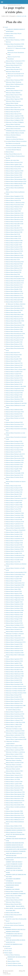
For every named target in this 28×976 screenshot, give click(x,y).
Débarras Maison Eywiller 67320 (13, 496)
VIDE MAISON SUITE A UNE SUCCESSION (16, 849)
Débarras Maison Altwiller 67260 (13, 236)
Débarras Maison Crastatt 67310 (13, 373)
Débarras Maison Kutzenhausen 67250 (15, 718)
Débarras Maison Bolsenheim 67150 (14, 327)
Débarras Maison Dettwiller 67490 (14, 397)
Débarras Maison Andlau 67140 (13, 238)
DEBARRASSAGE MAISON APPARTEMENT (12, 886)
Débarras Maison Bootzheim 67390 (14, 331)
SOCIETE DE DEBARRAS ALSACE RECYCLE (14, 937)
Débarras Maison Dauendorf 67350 (14, 392)
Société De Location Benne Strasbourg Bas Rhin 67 (16, 920)
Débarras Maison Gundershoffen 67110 (15, 574)
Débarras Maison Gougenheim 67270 (15, 551)
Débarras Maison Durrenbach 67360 (14, 449)
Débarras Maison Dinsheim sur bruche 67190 (15, 419)
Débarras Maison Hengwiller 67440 (14, 602)
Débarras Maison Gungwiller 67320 (14, 576)
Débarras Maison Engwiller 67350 (14, 468)
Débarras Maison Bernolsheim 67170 (15, 282)
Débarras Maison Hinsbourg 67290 (14, 616)
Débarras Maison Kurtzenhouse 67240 (15, 714)
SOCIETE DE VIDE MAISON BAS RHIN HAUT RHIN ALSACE (15, 835)
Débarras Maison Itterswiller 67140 (14, 669)
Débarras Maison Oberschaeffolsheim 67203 (15, 188)
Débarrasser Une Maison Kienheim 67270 (16, 686)
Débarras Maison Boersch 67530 (14, 323)
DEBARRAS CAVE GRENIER (12, 889)
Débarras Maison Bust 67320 (13, 356)
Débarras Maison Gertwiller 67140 (14, 536)
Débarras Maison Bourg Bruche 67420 (15, 337)
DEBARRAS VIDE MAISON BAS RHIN (15, 842)
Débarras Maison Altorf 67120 (13, 234)
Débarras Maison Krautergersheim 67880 (16, 705)
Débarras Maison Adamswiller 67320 (14, 223)
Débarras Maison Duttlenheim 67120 (14, 213)
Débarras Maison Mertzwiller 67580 (14, 811)
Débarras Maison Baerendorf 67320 (14, 251)
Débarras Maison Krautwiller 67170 (14, 707)
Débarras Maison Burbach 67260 (14, 354)
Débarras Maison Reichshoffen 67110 (15, 166)
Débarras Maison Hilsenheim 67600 (14, 612)
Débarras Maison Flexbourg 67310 (14, 500)
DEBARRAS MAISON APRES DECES (14, 847)
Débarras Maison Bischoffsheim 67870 (15, 308)
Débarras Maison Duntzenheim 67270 (15, 445)
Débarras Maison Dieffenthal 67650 (14, 409)
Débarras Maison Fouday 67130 (13, 511)
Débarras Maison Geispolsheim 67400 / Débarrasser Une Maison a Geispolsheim (15, 529)
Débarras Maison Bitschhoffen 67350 (14, 314)
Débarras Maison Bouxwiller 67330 (14, 342)
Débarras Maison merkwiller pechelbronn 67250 (15, 808)
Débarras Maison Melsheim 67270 (14, 802)
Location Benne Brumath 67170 (13, 923)
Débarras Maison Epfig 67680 (13, 471)
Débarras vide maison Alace (12, 160)
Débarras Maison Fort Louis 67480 (14, 506)
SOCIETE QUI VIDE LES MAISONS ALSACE (14, 871)
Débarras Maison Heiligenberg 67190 (15, 597)
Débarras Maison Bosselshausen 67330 (15, 333)
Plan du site (5, 972)
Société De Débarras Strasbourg (15, 965)
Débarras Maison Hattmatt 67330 (14, 591)
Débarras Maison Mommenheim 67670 (15, 828)
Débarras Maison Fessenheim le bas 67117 (16, 498)
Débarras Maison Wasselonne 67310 (14, 219)
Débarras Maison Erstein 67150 (13, 485)
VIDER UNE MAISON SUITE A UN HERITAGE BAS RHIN (14, 854)
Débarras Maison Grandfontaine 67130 (15, 555)
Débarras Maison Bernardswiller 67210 (15, 278)
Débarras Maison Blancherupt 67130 (14, 318)
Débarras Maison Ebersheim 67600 (14, 456)
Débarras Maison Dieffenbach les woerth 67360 (15, 406)
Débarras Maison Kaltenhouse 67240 (15, 673)
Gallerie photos (9, 35)
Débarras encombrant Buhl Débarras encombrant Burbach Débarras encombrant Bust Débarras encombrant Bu (16, 141)
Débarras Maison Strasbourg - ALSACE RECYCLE (15, 41)
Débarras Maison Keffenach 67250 (14, 678)
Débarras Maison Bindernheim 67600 (15, 297)
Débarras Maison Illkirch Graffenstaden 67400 (15, 656)
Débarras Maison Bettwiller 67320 (14, 289)
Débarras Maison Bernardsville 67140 (15, 280)
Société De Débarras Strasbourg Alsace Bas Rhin (15, 157)
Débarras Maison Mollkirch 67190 (14, 826)
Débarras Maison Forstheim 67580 (14, 504)
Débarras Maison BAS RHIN (12, 912)
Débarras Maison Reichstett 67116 (14, 177)
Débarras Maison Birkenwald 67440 (14, 299)
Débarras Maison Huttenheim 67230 (14, 650)
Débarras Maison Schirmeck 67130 (14, 162)
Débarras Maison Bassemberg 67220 (15, 261)
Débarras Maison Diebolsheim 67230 (14, 399)
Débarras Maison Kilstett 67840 (13, 211)
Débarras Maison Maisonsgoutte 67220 (15, 794)
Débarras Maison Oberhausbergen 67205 (16, 179)
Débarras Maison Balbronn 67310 (14, 253)
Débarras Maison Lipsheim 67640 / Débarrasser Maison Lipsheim (14, 768)
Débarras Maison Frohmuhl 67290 (14, 519)
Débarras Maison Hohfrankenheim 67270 (15, 642)
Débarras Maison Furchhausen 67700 (15, 521)
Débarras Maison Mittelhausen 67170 (15, 819)
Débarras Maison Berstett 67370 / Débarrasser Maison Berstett (14, 66)
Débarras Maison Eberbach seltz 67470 (15, 454)
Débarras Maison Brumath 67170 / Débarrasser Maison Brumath (14, 70)
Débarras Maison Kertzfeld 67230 (14, 680)
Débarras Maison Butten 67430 (13, 361)
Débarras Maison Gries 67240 (13, 561)
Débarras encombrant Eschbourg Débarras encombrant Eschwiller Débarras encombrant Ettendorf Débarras (16, 147)
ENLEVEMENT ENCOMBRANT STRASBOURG (13, 880)
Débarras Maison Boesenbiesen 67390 (15, 325)
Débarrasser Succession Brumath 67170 (15, 76)
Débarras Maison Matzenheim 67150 (14, 798)
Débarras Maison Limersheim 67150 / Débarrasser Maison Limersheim (15, 763)
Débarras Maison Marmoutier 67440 (14, 217)
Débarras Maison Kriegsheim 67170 (14, 711)
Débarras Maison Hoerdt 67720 (13, 200)
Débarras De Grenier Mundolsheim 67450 (15, 53)
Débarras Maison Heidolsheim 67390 (14, 595)
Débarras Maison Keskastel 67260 (14, 682)
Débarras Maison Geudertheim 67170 (15, 538)
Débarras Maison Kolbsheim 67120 (14, 703)
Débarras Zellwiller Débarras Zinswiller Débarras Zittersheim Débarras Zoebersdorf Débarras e (15, 135)
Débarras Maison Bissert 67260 (13, 312)
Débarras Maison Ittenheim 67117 (14, 209)
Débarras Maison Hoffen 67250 (13, 635)
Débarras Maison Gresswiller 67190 (14, 559)
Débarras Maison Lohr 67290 (13, 779)
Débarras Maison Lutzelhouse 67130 (14, 785)
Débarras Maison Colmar (13, 961)
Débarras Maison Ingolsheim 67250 (14, 661)
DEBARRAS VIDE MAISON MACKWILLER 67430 (16, 839)
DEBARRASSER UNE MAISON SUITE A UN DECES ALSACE (16, 858)
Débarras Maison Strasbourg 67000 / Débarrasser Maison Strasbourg (14, 81)
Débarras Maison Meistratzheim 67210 (15, 800)
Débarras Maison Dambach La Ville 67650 (16, 386)
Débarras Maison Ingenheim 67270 (14, 659)
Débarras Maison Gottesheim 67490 (14, 549)
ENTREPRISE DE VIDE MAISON (13, 883)
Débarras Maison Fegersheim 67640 (14, 170)
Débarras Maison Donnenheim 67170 (15, 424)
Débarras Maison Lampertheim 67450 (15, 198)
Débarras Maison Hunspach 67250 (14, 644)
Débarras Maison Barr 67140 (13, 259)
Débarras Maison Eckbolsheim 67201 (15, 462)
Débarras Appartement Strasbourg (14, 832)
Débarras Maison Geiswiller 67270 (14, 532)
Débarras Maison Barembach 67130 (14, 257)
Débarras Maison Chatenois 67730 (14, 363)
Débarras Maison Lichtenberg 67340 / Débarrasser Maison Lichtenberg (15, 759)
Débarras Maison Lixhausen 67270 (14, 775)
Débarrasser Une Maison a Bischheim (16, 304)
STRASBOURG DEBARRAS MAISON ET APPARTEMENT (15, 30)
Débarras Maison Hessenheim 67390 (15, 610)
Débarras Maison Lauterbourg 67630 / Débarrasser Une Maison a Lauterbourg (15, 751)
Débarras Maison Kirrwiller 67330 (14, 697)
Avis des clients (8, 950)
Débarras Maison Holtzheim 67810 (14, 173)
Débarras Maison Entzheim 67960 (14, 175)
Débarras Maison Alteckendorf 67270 (14, 230)
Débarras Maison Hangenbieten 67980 (15, 585)
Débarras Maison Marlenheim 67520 (14, 215)
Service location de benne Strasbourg (15, 925)
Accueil (6, 27)
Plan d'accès (9, 948)
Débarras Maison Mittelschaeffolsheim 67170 (15, 822)
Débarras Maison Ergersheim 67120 (14, 475)
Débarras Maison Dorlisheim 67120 (14, 426)
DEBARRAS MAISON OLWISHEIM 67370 (15, 830)
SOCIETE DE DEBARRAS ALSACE (14, 944)
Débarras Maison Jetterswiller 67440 (14, 671)
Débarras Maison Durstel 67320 (13, 452)
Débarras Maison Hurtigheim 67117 (14, 646)
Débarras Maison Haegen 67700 (13, 580)
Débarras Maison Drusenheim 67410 (14, 443)
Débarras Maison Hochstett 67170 (14, 629)
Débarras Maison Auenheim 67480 (14, 247)
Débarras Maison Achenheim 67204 (14, 221)
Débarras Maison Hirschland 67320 (14, 623)
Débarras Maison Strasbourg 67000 (14, 891)
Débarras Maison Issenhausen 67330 (15, 667)
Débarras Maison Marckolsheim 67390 (15, 796)
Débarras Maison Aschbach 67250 (14, 242)
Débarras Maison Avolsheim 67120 (14, 249)
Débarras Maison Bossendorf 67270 (14, 335)
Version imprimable (8, 971)
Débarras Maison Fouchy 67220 (13, 509)
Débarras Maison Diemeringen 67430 (15, 411)
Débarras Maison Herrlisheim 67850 (14, 608)
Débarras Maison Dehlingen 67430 (14, 394)
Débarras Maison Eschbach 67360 (14, 487)
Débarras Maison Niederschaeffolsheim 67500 (15, 193)
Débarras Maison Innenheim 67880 (14, 665)
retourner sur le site (21, 16)
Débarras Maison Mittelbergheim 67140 (15, 817)
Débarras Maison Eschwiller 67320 (14, 492)
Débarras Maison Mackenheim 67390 (15, 788)
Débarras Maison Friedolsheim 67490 (15, 513)
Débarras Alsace (10, 151)
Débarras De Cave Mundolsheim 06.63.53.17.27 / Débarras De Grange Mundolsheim (16, 48)
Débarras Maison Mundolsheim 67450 (15, 44)
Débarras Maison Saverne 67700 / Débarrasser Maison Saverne (14, 96)
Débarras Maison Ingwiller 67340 (14, 164)
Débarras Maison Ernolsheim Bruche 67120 (14, 478)
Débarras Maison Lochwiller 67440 (14, 777)
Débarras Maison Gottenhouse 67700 (15, 547)
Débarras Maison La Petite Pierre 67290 (15, 722)
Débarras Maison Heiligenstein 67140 (15, 599)
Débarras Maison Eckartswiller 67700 (15, 460)
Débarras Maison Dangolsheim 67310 (15, 388)
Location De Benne (8, 916)
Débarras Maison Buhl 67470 (13, 352)
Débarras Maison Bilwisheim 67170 (14, 295)
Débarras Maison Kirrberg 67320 (13, 695)
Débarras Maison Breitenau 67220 (14, 344)
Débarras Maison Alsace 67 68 (13, 107)
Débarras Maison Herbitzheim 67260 (14, 604)
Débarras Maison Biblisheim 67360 (14, 291)
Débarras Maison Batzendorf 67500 (14, 263)
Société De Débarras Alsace (14, 709)
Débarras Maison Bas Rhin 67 (13, 111)
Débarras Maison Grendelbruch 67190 (15, 118)
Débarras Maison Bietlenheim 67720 (14, 293)
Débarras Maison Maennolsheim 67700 (15, 792)
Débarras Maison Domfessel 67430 (14, 422)
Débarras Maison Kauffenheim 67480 (15, 676)
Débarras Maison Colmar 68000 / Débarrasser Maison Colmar (14, 896)
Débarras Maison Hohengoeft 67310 (14, 640)
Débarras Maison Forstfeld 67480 (14, 502)
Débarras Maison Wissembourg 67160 (15, 109)
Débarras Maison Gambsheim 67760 (14, 525)
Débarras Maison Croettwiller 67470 (14, 375)
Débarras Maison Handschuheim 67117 (15, 583)
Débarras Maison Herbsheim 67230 (14, 606)
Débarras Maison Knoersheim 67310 (14, 699)
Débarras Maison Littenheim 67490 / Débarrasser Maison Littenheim (14, 772)
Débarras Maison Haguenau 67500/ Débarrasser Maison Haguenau (14, 100)
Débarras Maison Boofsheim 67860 (14, 329)
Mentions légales (8, 952)
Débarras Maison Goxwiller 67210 (14, 553)
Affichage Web (22, 971)
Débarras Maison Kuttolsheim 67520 (14, 716)
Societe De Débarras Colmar (14, 963)
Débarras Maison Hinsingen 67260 (14, 618)
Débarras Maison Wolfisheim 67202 (14, 185)
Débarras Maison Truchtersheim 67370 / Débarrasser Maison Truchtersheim (15, 62)
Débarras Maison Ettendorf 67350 (14, 494)
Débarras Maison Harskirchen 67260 (14, 587)
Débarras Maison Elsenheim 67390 (14, 466)
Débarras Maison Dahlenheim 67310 (14, 380)
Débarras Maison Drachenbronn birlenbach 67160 (16, 438)
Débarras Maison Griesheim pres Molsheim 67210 (16, 565)
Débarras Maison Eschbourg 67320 (14, 490)
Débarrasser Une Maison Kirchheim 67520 (16, 692)
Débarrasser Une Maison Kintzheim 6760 (15, 690)
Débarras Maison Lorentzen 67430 (14, 781)
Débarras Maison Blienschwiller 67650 (15, 321)
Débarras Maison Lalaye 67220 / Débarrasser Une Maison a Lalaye (14, 727)
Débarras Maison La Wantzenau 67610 (15, 202)
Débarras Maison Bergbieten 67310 (14, 276)
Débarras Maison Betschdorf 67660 (14, 287)
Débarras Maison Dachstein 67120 (14, 378)
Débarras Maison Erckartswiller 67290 (15, 473)
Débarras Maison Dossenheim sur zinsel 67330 (15, 434)
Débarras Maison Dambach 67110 (14, 384)
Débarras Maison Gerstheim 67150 (14, 534)
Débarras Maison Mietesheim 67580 (14, 813)
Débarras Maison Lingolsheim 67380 (14, 116)
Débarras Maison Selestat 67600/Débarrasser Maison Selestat (14, 104)
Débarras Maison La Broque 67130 (14, 720)
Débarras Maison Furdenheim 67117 (14, 523)
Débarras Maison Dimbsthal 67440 (14, 413)
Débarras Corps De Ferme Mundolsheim (13, 57)
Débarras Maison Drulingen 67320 (14, 441)
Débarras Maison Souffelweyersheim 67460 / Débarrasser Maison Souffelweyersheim (14, 86)
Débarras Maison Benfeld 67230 (13, 272)
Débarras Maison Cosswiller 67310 (14, 371)
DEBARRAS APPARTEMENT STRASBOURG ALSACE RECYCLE (14, 932)
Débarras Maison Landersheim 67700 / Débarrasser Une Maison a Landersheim (15, 736)
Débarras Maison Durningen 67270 (14, 447)
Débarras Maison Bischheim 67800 (14, 301)
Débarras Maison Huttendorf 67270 (14, 648)
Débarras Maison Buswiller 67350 (14, 359)
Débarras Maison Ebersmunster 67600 (15, 458)
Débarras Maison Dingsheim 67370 (14, 416)
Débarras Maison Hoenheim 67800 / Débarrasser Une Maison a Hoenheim (15, 632)
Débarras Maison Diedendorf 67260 (14, 401)
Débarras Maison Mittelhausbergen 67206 (16, 183)
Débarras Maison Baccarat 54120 (14, 914)
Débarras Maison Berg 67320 (13, 274)
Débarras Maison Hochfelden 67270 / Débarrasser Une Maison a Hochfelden (15, 626)
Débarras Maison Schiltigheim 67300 (14, 120)
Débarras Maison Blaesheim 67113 (14, 316)
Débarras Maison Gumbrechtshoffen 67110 (16, 572)
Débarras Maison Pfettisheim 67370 (14, 206)
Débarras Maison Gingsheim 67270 (14, 540)
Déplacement (7, 927)
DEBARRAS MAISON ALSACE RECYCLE (15, 929)
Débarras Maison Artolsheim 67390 (14, 240)
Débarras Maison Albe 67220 (13, 225)
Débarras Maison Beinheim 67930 (14, 266)
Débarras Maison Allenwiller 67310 (14, 228)
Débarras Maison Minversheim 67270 (15, 815)
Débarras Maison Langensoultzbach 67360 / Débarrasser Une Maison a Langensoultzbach (16, 741)
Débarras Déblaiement (9, 37)
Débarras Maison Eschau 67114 (13, 168)
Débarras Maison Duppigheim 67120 (14, 196)
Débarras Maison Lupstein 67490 (14, 783)
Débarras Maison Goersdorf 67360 (14, 545)
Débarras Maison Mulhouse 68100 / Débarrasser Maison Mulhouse (14, 901)
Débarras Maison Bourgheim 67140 (14, 340)
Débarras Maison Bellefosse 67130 (14, 268)
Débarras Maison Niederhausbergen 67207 (16, 181)
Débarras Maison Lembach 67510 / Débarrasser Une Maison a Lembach (14, 755)
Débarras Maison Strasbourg (13, 954)
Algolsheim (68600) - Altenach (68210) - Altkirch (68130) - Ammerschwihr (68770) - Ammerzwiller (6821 (16, 908)
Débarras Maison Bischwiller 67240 (14, 310)
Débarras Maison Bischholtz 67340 (14, 306)
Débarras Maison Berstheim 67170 (14, 285)
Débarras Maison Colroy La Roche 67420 (16, 369)
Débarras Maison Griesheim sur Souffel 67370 (15, 569)
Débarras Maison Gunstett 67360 (14, 578)
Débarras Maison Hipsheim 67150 (14, 621)
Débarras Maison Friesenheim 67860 (15, 515)
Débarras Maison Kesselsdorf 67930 (14, 684)
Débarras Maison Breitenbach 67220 (14, 346)
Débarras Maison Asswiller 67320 (14, 244)
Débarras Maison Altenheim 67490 (14, 232)
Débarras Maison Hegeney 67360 (14, 593)
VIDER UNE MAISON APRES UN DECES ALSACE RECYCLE (15, 941)
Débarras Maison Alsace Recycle (13, 33)
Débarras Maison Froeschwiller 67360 (15, 517)
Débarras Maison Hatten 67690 (13, 589)
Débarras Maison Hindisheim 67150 (14, 614)
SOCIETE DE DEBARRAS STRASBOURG (16, 851)
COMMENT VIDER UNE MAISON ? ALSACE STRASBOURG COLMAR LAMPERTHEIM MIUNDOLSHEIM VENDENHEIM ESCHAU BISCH (14, 865)
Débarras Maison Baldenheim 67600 (14, 255)
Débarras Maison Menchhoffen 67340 (15, 804)
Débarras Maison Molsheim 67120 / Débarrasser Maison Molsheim (14, 91)
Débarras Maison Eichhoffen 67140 (14, 464)
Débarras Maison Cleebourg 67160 (14, 365)
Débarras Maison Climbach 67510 (14, 367)
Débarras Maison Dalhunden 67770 (14, 382)
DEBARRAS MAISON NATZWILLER (14, 845)
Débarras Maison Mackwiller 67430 (14, 790)
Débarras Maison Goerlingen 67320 (14, 542)
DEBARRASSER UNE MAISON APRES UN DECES (16, 958)
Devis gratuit (7, 946)
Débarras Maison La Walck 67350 (14, 724)
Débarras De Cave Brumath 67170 (15, 73)
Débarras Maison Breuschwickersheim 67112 (15, 349)
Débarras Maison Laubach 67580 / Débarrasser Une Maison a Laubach (14, 746)
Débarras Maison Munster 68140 (14, 904)
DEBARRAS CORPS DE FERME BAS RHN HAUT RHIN (16, 875)
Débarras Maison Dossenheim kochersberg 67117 (16, 429)
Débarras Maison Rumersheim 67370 (15, 204)
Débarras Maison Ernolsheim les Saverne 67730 (16, 482)
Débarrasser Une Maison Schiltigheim (15, 122)
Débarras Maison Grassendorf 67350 (15, 557)
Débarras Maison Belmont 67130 (14, 270)
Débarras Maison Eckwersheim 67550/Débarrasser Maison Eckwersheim (15, 129)
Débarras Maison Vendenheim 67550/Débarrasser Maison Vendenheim (15, 125)
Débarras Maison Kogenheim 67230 (14, 701)
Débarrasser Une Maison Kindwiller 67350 (16, 688)
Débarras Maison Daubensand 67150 (15, 390)
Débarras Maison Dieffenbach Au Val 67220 (16, 403)
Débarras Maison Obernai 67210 (13, 113)
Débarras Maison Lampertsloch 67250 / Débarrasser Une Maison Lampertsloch (15, 732)
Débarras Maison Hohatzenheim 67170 (15, 637)
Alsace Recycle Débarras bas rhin (14, 154)
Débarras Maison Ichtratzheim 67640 (14, 652)
